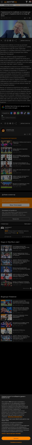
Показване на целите (16, 442)
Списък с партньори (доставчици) (11, 433)
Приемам (16, 438)
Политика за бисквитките (15, 416)
